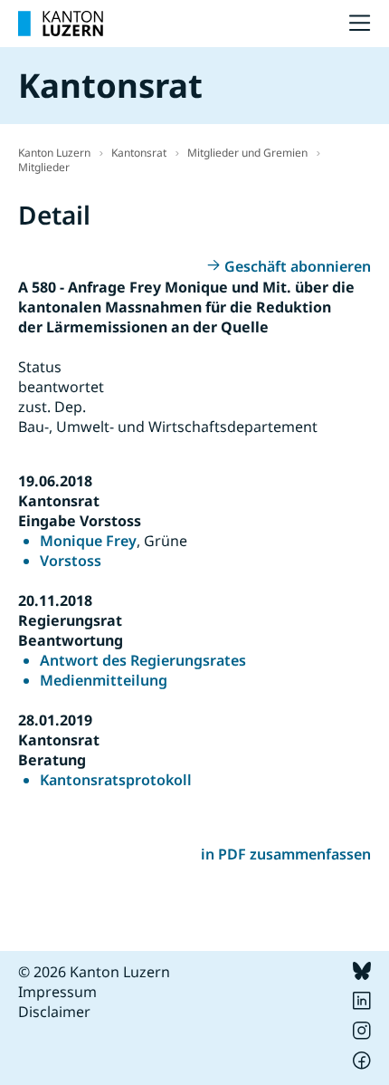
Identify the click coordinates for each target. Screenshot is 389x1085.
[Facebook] (362, 1064)
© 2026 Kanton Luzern (94, 972)
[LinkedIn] (362, 1004)
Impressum (57, 992)
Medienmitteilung (103, 680)
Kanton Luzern (54, 152)
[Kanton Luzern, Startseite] (60, 23)
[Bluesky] (362, 974)
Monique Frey (88, 541)
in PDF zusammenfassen (286, 854)
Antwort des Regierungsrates (143, 660)
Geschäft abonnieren (297, 266)
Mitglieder (44, 167)
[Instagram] (362, 1034)
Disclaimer (54, 1012)
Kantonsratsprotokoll (116, 780)
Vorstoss (70, 561)
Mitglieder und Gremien (247, 152)
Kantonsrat (138, 152)
